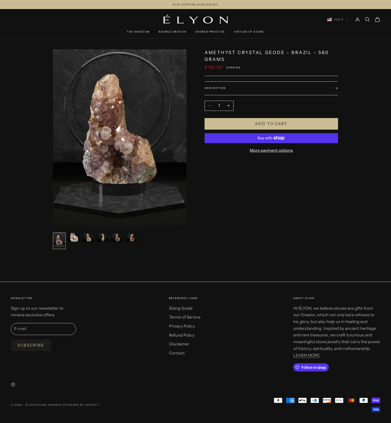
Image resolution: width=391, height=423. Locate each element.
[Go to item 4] (102, 237)
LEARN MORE (306, 355)
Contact (177, 353)
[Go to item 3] (88, 237)
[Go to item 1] (59, 241)
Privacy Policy (182, 326)
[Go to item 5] (117, 237)
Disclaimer (179, 344)
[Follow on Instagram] (13, 384)
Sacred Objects (172, 31)
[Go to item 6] (131, 237)
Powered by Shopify (81, 404)
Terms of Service (184, 317)
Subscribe (30, 345)
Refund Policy (182, 335)
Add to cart (271, 123)
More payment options (271, 150)
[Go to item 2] (73, 237)
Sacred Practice (210, 31)
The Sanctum (138, 31)
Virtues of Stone (249, 31)
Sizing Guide (181, 308)
